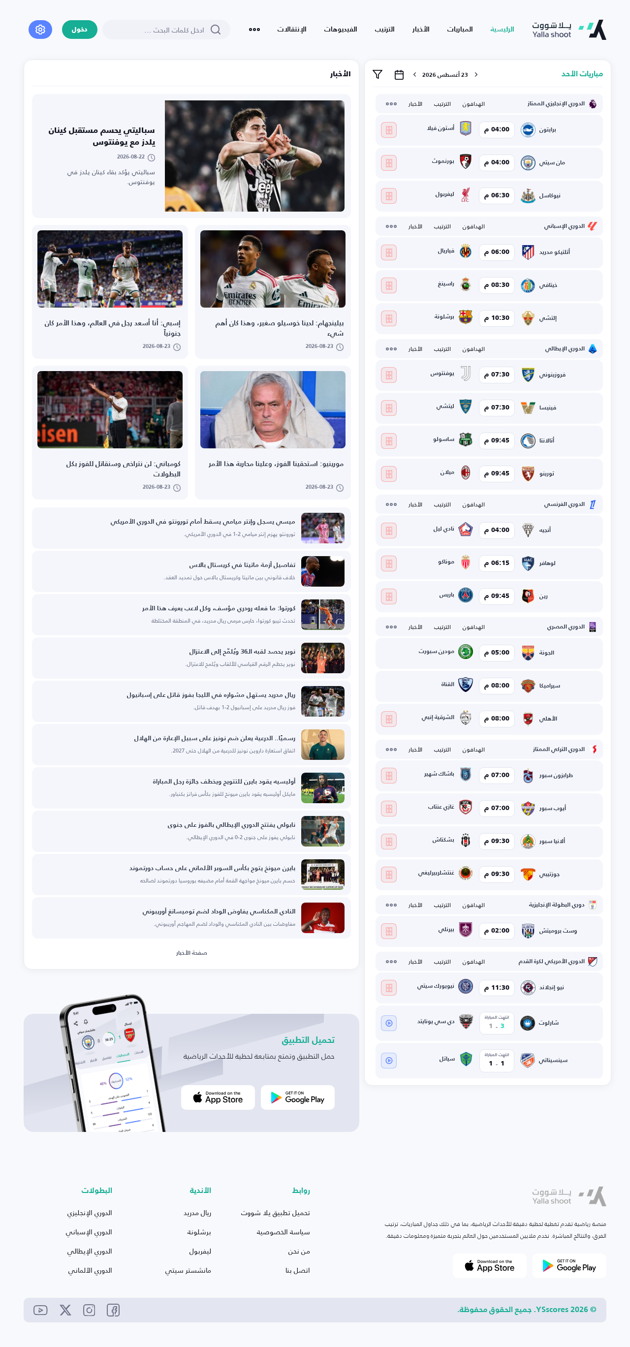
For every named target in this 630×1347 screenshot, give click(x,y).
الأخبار (421, 29)
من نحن (299, 1250)
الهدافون (474, 103)
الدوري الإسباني (89, 1231)
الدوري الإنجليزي (89, 1212)
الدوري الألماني (90, 1270)
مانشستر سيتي (188, 1270)
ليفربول (200, 1250)
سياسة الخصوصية (283, 1231)
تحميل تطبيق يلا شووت (275, 1212)
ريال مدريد (197, 1212)
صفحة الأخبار (191, 953)
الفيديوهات (340, 29)
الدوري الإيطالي (89, 1250)
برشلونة (199, 1231)
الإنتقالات (292, 29)
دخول (80, 30)
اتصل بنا (297, 1270)
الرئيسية (502, 29)
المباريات (460, 29)
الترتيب (385, 29)
